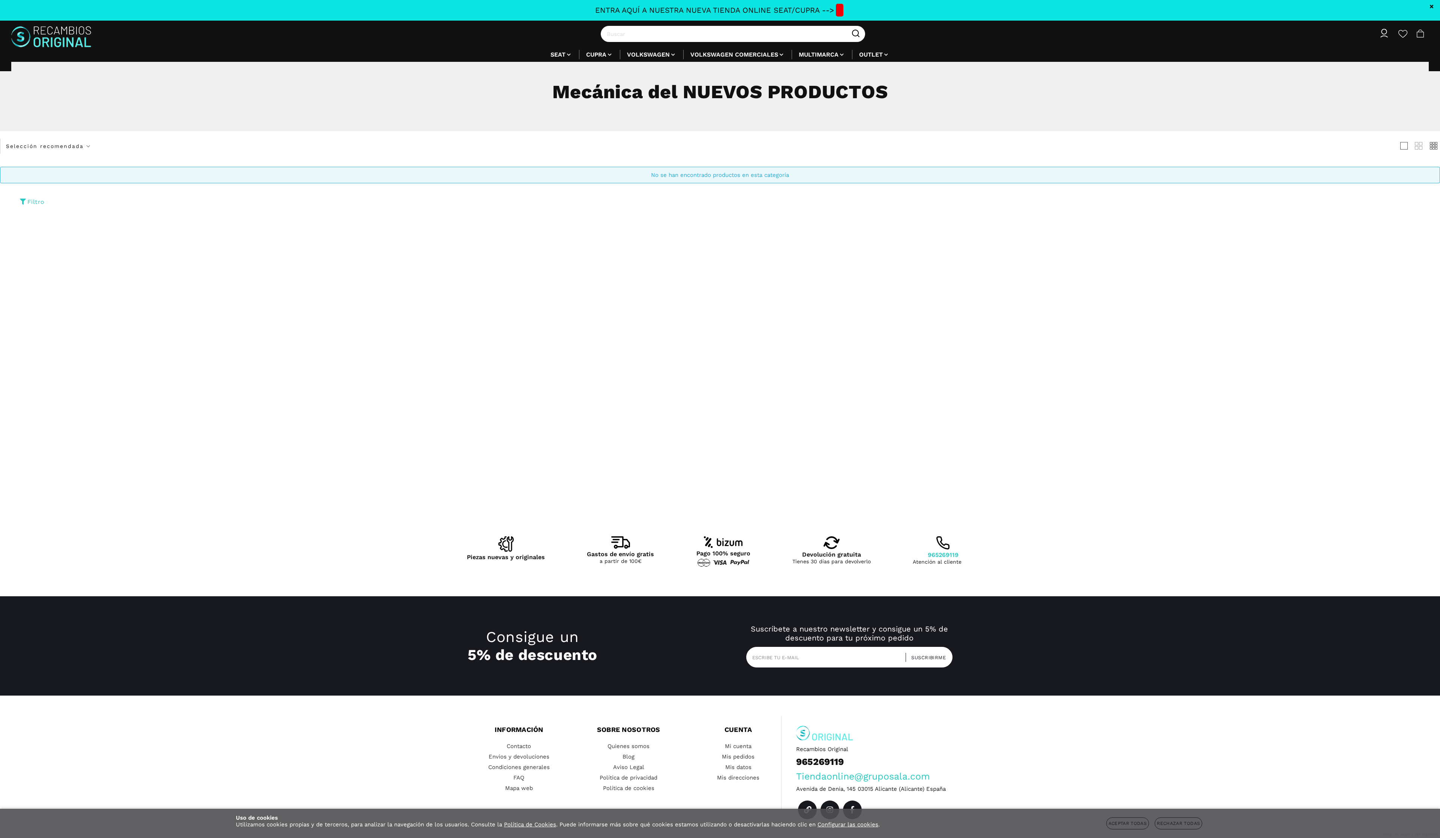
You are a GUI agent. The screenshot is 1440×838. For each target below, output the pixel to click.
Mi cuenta (738, 746)
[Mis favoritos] (1403, 33)
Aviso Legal (628, 767)
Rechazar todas (1178, 823)
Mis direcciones (738, 777)
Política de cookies (628, 788)
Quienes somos (629, 746)
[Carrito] (1420, 34)
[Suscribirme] (926, 657)
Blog (628, 756)
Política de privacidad (628, 777)
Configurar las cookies (848, 824)
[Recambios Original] (51, 34)
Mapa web (519, 788)
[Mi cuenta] (1384, 33)
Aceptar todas (1127, 823)
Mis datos (738, 767)
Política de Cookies (530, 824)
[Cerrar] (1431, 6)
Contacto (519, 746)
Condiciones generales (519, 767)
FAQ (518, 777)
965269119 (943, 554)
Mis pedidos (738, 756)
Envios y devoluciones (519, 756)
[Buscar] (855, 34)
